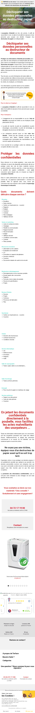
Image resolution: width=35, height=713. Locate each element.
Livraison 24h (26, 623)
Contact (17, 525)
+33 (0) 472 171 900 (9, 677)
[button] (8, 585)
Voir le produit (30, 535)
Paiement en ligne (9, 623)
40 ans (26, 632)
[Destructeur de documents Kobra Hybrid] (17, 553)
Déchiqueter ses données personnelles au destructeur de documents (17, 48)
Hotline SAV (9, 632)
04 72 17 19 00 (17, 508)
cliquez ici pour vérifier (21, 595)
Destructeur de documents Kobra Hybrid (17, 576)
